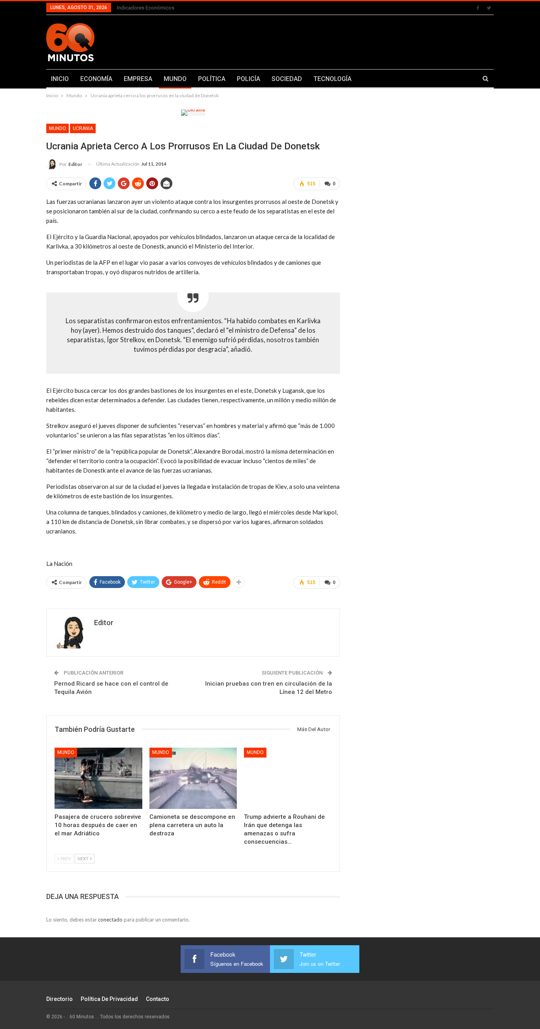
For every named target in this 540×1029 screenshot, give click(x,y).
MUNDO (175, 79)
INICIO (60, 79)
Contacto (157, 999)
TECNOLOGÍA (332, 79)
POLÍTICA (211, 79)
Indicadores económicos (145, 8)
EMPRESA (138, 79)
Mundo (57, 128)
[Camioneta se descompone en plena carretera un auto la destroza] (193, 778)
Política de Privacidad (109, 999)
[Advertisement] (348, 40)
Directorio (59, 999)
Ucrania (83, 128)
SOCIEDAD (287, 79)
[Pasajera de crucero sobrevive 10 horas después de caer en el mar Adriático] (98, 778)
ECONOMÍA (96, 79)
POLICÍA (248, 79)
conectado (110, 919)
